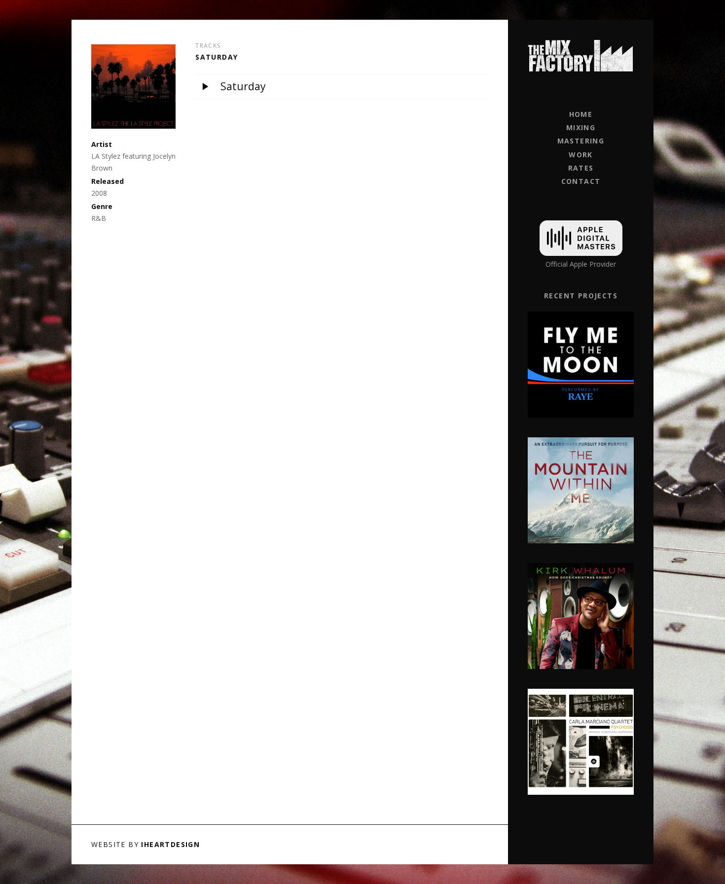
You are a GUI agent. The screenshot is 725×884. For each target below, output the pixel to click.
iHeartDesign (170, 844)
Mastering (581, 140)
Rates (581, 168)
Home (581, 114)
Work (581, 154)
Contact (581, 181)
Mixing (580, 127)
